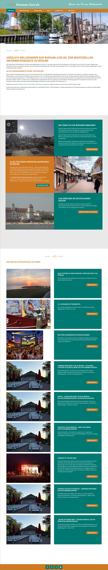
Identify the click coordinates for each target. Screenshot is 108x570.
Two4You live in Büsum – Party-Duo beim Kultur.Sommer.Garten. (74, 428)
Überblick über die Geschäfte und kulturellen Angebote (33, 84)
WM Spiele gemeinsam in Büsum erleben (74, 335)
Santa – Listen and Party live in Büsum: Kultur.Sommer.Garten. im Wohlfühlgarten (76, 397)
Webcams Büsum (24, 10)
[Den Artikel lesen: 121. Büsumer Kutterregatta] (49, 314)
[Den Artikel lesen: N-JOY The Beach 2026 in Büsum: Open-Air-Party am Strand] (49, 283)
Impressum (71, 10)
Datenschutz (59, 10)
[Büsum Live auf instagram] (52, 567)
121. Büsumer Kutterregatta (69, 304)
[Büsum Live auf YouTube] (60, 567)
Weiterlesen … (93, 285)
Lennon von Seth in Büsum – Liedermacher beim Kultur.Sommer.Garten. (77, 490)
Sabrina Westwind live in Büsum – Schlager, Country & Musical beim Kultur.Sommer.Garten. (77, 366)
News (48, 10)
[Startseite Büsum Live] (23, 4)
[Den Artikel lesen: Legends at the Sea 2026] (49, 468)
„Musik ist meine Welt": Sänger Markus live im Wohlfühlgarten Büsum (76, 520)
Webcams (44, 64)
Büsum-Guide (38, 10)
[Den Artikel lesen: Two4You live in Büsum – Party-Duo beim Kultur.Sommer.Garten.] (49, 437)
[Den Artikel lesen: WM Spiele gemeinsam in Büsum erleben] (49, 345)
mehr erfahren (92, 149)
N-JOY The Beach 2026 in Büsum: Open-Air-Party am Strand (77, 274)
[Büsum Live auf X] (56, 567)
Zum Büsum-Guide (42, 185)
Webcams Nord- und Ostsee (88, 212)
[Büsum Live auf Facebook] (47, 567)
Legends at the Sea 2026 (67, 458)
